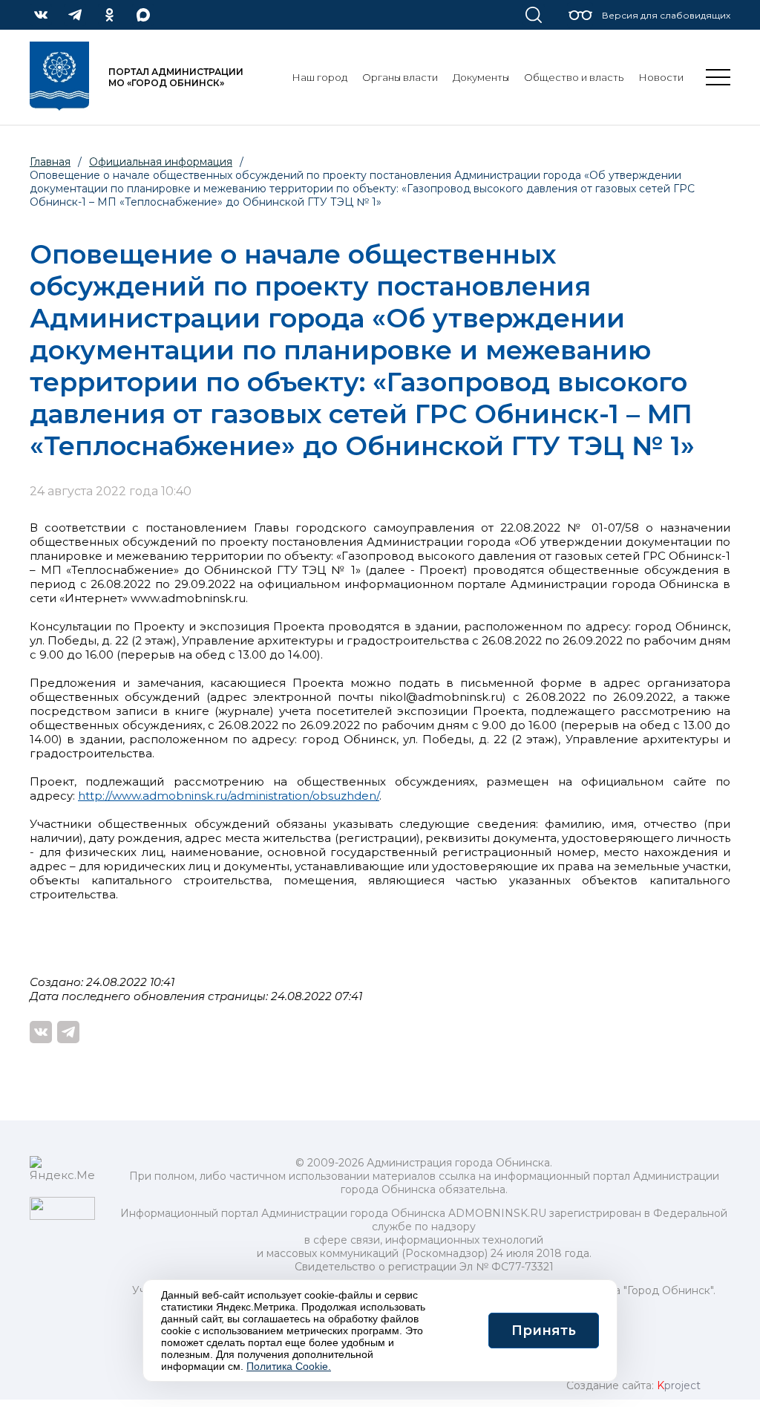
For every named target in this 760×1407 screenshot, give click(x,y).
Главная (50, 162)
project (679, 1385)
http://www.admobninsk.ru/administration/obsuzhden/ (228, 796)
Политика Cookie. (288, 1366)
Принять (543, 1330)
